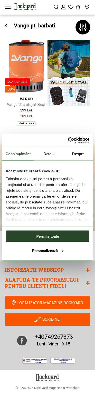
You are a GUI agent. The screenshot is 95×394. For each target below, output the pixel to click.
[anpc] (34, 361)
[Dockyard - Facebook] (22, 340)
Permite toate (47, 236)
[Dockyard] (25, 7)
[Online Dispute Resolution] (62, 361)
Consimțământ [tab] (18, 154)
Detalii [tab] (49, 154)
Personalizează (45, 250)
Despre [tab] (78, 154)
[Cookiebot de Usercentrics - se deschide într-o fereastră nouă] (68, 140)
